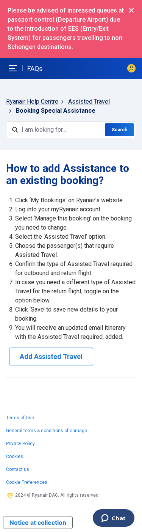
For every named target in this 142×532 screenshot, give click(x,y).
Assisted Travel (89, 101)
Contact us (17, 469)
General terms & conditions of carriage (46, 430)
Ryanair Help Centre (32, 101)
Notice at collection (37, 522)
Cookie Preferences (26, 482)
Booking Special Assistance (55, 110)
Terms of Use (20, 417)
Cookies (14, 456)
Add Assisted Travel (51, 356)
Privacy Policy (20, 443)
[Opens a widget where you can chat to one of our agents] (113, 518)
